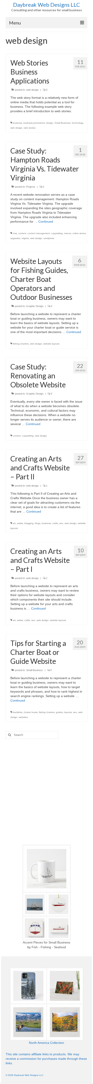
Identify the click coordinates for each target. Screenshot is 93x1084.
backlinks (17, 712)
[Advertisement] (46, 792)
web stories (29, 128)
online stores (79, 233)
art (14, 523)
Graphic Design (34, 306)
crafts (55, 523)
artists (20, 523)
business (17, 123)
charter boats (30, 712)
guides (59, 712)
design (49, 123)
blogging (28, 523)
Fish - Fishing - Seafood (49, 947)
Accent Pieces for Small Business (46, 942)
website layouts (51, 343)
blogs (37, 523)
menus (67, 233)
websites (23, 717)
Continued (45, 221)
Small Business (62, 123)
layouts (68, 712)
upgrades (15, 238)
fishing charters (21, 343)
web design (32, 89)
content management (39, 233)
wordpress (49, 238)
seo (61, 523)
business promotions (34, 123)
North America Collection (46, 1043)
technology (77, 123)
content (22, 233)
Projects (30, 186)
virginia (25, 238)
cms (15, 233)
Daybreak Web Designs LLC (46, 4)
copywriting (57, 233)
